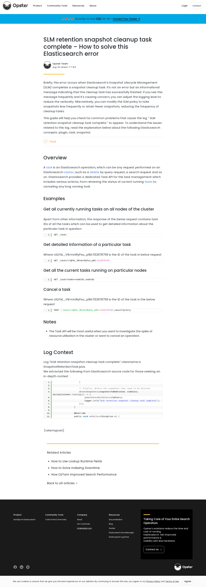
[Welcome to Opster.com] (183, 567)
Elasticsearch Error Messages (121, 532)
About (79, 519)
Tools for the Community (55, 519)
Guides (112, 528)
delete (94, 172)
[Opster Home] (15, 5)
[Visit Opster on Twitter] (28, 567)
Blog (111, 524)
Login (185, 5)
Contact (197, 5)
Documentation (115, 519)
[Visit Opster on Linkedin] (21, 567)
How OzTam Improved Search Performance (84, 474)
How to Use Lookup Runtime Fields (76, 461)
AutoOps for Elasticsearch (24, 519)
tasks (149, 182)
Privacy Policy (153, 581)
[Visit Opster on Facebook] (15, 567)
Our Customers (83, 524)
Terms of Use (172, 581)
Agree (187, 581)
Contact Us (152, 549)
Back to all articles (61, 483)
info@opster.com (84, 528)
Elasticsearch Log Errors (119, 537)
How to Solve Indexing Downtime (75, 468)
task (49, 167)
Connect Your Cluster (125, 19)
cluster (69, 172)
